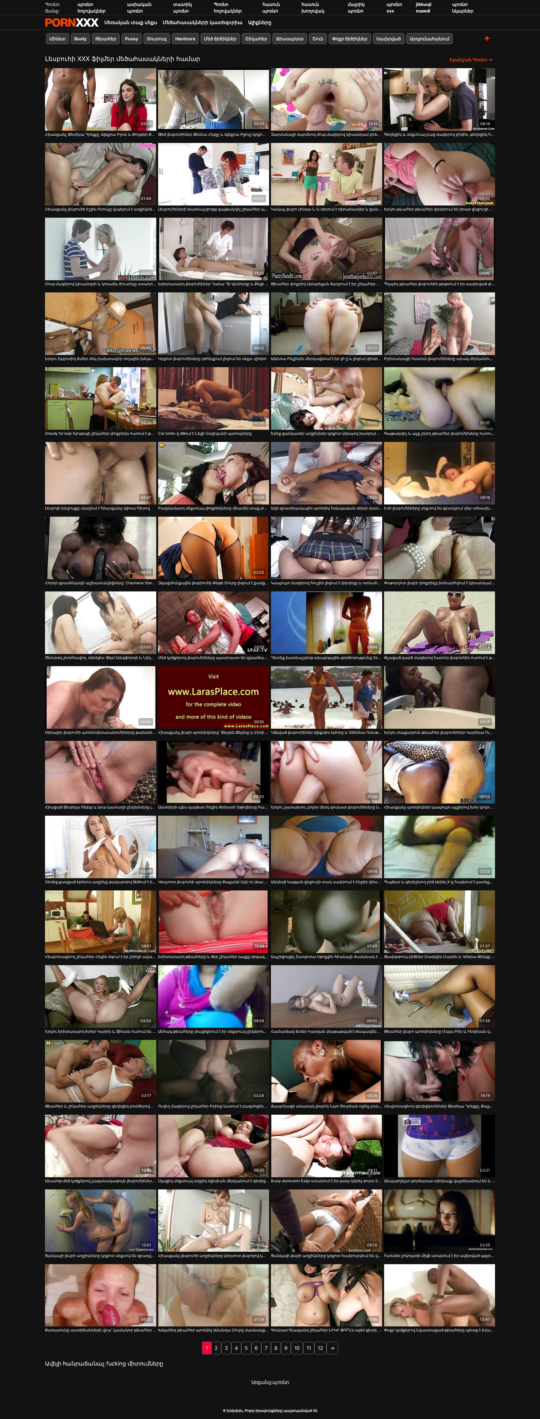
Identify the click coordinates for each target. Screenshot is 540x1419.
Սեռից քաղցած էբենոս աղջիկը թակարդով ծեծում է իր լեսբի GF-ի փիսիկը (100, 881)
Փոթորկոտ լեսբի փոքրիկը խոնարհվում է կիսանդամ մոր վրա (439, 582)
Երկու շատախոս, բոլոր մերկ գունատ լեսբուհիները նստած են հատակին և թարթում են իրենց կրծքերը (326, 807)
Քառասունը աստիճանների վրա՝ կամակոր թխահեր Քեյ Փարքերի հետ (100, 1330)
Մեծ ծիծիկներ (220, 38)
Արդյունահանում (429, 38)
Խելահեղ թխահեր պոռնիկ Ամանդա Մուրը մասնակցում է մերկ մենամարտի (213, 1330)
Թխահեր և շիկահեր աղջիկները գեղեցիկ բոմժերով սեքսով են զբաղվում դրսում (100, 1106)
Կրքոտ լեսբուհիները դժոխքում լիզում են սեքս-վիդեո (212, 358)
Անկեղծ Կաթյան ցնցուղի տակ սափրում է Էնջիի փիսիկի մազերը (326, 881)
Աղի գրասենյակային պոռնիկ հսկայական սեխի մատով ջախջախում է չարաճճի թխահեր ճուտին (326, 508)
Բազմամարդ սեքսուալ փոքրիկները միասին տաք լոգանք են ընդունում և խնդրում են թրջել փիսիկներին (213, 508)
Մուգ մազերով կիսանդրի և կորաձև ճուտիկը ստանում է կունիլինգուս (100, 283)
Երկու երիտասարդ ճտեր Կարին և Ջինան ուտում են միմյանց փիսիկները (100, 1031)
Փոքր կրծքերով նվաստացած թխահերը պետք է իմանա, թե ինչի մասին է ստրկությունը (439, 1330)
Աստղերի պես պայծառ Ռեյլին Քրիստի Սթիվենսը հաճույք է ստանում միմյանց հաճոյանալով (213, 807)
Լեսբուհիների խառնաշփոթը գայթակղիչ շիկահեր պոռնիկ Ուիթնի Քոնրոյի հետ (213, 209)
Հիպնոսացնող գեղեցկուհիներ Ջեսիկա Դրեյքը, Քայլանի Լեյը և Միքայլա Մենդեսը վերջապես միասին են (439, 1106)
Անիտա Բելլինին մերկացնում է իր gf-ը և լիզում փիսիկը (326, 358)
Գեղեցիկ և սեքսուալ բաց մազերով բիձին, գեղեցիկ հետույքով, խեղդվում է (439, 134)
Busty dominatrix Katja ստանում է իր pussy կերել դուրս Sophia (326, 1180)
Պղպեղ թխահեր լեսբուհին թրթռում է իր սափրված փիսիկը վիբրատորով (439, 283)
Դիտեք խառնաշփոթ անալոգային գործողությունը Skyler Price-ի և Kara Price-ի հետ (326, 657)
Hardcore (185, 38)
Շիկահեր (256, 38)
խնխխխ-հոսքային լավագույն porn (72, 22)
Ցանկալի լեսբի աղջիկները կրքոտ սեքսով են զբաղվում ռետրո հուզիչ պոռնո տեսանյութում (100, 1255)
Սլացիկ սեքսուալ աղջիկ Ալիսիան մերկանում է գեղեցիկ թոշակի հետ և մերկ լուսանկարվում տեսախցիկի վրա (213, 1180)
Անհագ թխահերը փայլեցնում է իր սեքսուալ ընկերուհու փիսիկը (213, 1031)
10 (297, 1348)
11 (309, 1348)
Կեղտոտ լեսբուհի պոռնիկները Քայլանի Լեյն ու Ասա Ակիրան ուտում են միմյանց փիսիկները (213, 881)
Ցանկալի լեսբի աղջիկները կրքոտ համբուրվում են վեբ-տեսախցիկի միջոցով (326, 1255)
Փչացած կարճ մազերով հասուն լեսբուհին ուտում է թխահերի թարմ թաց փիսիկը (439, 657)
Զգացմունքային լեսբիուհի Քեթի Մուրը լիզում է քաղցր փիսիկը (213, 582)
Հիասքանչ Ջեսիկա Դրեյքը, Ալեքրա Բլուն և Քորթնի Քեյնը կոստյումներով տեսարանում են (100, 134)
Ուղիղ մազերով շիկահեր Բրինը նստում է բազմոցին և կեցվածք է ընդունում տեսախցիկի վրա (213, 1106)
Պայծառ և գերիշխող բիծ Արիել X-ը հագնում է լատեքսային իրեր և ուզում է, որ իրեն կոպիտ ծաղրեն (439, 881)
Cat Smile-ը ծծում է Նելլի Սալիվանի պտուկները (205, 433)
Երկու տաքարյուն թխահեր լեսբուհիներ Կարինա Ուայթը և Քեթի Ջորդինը (439, 732)
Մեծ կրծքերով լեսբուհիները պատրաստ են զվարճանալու (213, 657)
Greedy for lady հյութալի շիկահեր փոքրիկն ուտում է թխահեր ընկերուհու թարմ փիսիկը (100, 433)
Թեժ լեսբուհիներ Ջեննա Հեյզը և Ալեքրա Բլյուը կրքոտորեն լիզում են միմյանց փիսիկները (213, 134)
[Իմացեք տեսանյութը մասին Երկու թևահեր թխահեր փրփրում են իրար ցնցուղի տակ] (439, 174)
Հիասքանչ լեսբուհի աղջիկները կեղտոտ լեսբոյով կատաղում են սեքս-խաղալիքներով (213, 1255)
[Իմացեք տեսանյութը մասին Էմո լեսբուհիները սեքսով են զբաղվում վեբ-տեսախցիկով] (439, 473)
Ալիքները (260, 22)
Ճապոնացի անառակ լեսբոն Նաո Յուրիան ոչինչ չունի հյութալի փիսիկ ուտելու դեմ (326, 1106)
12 (320, 1348)
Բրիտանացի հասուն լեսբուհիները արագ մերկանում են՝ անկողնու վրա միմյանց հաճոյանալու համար (439, 358)
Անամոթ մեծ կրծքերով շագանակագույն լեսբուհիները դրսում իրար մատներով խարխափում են (100, 1180)
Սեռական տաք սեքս (130, 22)
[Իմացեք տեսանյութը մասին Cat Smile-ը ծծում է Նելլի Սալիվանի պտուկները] (213, 398)
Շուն (317, 38)
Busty (80, 38)
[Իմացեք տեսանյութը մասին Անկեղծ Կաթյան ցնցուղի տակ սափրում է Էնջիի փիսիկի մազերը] (326, 847)
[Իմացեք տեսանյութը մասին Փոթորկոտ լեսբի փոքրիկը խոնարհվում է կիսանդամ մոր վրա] (439, 548)
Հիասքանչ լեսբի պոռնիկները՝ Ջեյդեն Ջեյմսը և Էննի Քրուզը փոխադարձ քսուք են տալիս (213, 732)
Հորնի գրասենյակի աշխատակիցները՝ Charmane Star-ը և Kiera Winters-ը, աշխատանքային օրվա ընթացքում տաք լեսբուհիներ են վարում (100, 582)
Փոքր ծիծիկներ (350, 38)
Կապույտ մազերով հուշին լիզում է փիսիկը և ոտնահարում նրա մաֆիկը (326, 582)
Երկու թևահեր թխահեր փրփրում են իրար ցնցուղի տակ (439, 209)
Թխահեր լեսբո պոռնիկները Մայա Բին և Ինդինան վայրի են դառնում (439, 1031)
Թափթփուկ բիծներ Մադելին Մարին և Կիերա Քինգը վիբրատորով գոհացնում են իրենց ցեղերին (439, 956)
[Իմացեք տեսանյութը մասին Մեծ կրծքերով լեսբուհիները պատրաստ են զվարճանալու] (213, 622)
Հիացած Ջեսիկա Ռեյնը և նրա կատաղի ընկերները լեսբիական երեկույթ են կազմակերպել (100, 807)
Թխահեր (105, 38)
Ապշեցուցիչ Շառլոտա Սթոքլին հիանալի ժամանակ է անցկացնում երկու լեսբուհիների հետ (326, 956)
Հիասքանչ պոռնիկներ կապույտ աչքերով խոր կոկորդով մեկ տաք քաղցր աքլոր (439, 807)
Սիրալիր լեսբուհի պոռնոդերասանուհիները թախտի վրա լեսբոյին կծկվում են (100, 732)
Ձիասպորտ (290, 38)
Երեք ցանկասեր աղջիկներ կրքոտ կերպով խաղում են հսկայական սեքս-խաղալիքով (326, 433)
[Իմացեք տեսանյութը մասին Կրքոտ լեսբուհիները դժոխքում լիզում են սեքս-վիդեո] (213, 323)
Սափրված (388, 38)
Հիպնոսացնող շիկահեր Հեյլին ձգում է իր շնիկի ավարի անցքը (100, 956)
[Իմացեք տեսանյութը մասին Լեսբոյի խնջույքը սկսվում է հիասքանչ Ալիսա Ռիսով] (100, 473)
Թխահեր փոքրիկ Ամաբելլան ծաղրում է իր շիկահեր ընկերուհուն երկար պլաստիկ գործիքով (326, 283)
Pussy (131, 38)
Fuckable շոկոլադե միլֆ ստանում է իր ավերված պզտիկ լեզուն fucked (439, 1255)
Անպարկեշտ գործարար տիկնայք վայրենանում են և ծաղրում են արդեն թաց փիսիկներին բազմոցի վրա (439, 1180)
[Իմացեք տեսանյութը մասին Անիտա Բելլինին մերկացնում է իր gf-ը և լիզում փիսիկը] (326, 323)
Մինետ (57, 38)
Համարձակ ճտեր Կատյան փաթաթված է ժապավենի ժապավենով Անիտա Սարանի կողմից (326, 1031)
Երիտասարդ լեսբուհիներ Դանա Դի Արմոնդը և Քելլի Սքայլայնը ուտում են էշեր (213, 283)
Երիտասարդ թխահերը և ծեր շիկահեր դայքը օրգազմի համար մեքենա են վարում (213, 956)
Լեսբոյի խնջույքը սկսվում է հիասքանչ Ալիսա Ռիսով (97, 508)
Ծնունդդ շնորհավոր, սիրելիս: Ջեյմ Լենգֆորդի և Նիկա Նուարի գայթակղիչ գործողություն (100, 657)
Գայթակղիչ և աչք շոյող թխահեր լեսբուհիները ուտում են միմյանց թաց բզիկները (439, 433)
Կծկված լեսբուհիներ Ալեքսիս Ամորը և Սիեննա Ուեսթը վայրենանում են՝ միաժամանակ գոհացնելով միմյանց (326, 732)
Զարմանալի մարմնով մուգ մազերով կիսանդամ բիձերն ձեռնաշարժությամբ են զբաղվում (326, 134)
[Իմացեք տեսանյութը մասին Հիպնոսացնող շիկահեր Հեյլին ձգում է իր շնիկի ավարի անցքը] (100, 921)
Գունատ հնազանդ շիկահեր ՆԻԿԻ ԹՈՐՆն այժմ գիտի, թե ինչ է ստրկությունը (326, 1330)
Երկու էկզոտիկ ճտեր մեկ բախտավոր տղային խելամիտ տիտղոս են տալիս (100, 358)
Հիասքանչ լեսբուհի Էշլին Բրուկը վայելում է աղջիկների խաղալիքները (100, 209)
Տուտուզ (157, 38)
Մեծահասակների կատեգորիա (202, 22)
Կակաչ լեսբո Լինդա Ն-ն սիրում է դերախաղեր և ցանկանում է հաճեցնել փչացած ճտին (326, 209)
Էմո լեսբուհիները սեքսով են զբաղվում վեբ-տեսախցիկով (439, 508)
